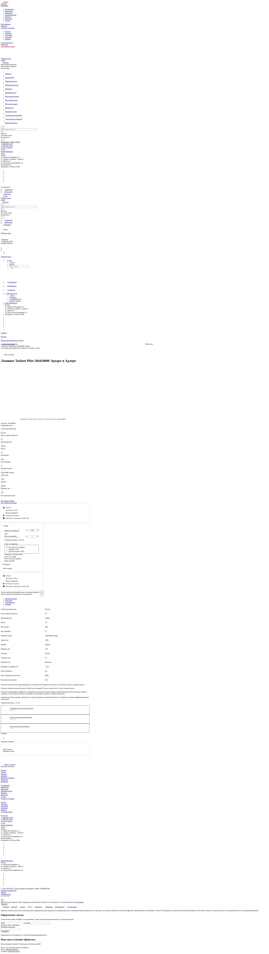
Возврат (8, 39)
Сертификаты (10, 602)
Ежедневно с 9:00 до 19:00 (10, 142)
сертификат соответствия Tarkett (21, 708)
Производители (10, 15)
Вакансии (8, 19)
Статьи (7, 21)
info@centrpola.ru (7, 151)
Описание (8, 600)
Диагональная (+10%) (16, 551)
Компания (4, 782)
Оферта (3, 892)
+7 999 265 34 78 (7, 144)
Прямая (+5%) (14, 549)
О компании (9, 9)
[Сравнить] (42, 594)
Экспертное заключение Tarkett (21, 717)
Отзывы (8, 604)
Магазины (8, 13)
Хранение (8, 35)
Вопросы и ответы (7, 778)
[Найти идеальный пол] (2, 139)
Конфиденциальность (8, 890)
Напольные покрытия (8, 64)
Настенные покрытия (8, 66)
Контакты (4, 780)
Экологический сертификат (20, 726)
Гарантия (8, 37)
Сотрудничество (7, 812)
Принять (4, 904)
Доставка (8, 33)
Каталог (4, 770)
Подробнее (79, 902)
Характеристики (11, 599)
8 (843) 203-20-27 (14, 951)
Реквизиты (9, 11)
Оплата (7, 31)
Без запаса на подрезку (17, 547)
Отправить (5, 931)
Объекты (4, 776)
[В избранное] (42, 591)
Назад (12, 262)
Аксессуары (5, 68)
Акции (3, 772)
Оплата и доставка (7, 799)
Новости (8, 17)
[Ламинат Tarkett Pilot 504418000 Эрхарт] (51, 390)
